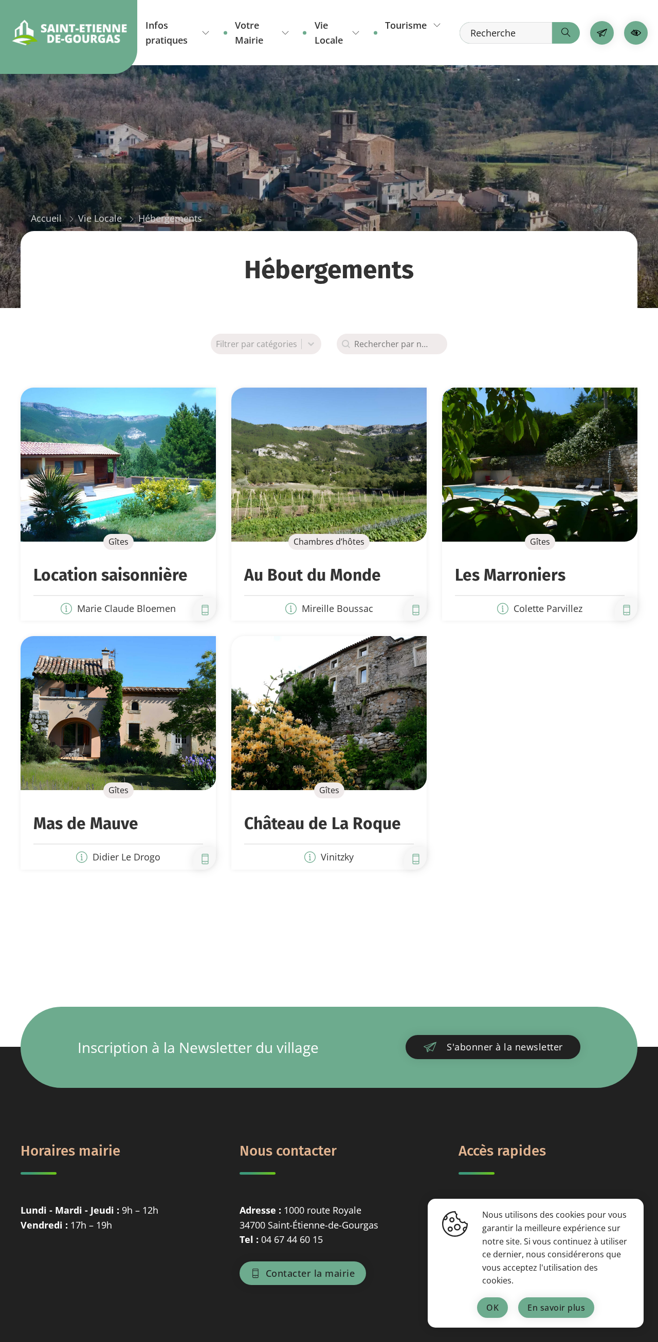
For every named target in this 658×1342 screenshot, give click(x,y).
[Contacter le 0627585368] (626, 609)
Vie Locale (329, 32)
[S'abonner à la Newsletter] (602, 33)
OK (492, 1307)
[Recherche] (566, 33)
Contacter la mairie (310, 1273)
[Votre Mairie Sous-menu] (285, 32)
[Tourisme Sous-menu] (437, 25)
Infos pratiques (166, 32)
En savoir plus (556, 1307)
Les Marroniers (510, 575)
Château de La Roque (322, 823)
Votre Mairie (249, 32)
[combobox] (392, 344)
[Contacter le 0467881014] (415, 609)
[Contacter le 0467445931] (204, 609)
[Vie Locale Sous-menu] (355, 32)
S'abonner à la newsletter (505, 1047)
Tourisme (406, 25)
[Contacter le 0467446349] (204, 858)
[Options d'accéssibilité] (636, 33)
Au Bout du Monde (312, 575)
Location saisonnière (110, 575)
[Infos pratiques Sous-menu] (205, 32)
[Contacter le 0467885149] (415, 858)
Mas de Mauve (85, 823)
